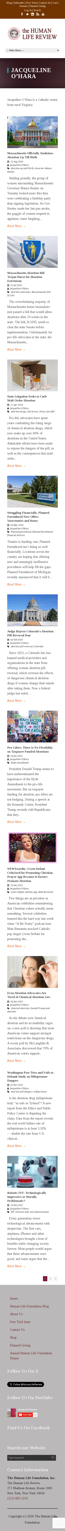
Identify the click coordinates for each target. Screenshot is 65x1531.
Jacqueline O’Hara (19, 165)
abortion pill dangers (21, 1091)
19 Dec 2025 (16, 885)
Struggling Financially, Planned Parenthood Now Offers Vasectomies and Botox (28, 516)
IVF (12, 1212)
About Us (16, 1314)
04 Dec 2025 (16, 1001)
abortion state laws (21, 292)
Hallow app (31, 892)
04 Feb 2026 (16, 640)
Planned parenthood (21, 532)
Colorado (38, 646)
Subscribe (19, 2)
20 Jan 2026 (16, 756)
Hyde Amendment (20, 763)
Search (37, 10)
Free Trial (31, 2)
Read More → (16, 226)
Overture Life (22, 1212)
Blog (9, 2)
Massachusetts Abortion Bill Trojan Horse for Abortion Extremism (25, 277)
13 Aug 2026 (16, 161)
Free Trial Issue (20, 1322)
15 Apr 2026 (16, 405)
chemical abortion (20, 1008)
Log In (28, 10)
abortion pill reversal (22, 646)
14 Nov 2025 (16, 1205)
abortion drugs (18, 411)
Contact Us (45, 2)
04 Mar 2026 (16, 525)
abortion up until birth (22, 168)
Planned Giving (37, 6)
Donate (23, 6)
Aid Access (32, 411)
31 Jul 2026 (16, 285)
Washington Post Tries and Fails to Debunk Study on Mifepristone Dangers (30, 1076)
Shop (13, 1337)
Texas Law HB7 (47, 411)
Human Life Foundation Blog (29, 1306)
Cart (55, 2)
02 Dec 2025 (16, 1085)
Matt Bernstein (45, 892)
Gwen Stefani (17, 892)
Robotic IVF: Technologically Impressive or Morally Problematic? (26, 1197)
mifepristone (40, 1091)
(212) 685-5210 (17, 1498)
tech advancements (39, 1212)
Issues (14, 1298)
